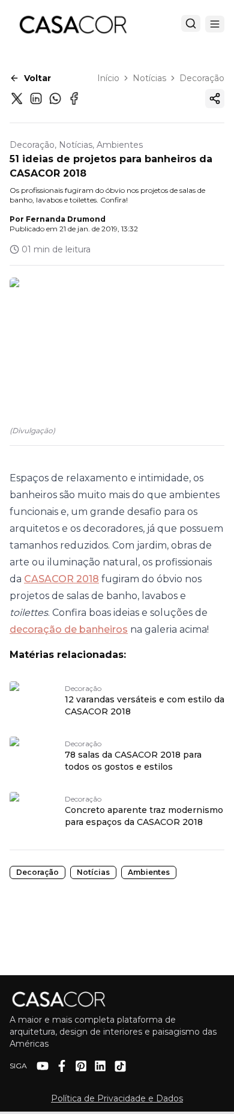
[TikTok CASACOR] (120, 1066)
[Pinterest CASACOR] (81, 1066)
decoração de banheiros (69, 629)
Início (108, 78)
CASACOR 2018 (61, 579)
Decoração (201, 78)
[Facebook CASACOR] (62, 1066)
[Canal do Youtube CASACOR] (43, 1066)
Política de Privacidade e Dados (117, 1098)
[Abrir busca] (190, 23)
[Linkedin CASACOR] (100, 1066)
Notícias (149, 78)
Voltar (37, 78)
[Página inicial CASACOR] (73, 24)
